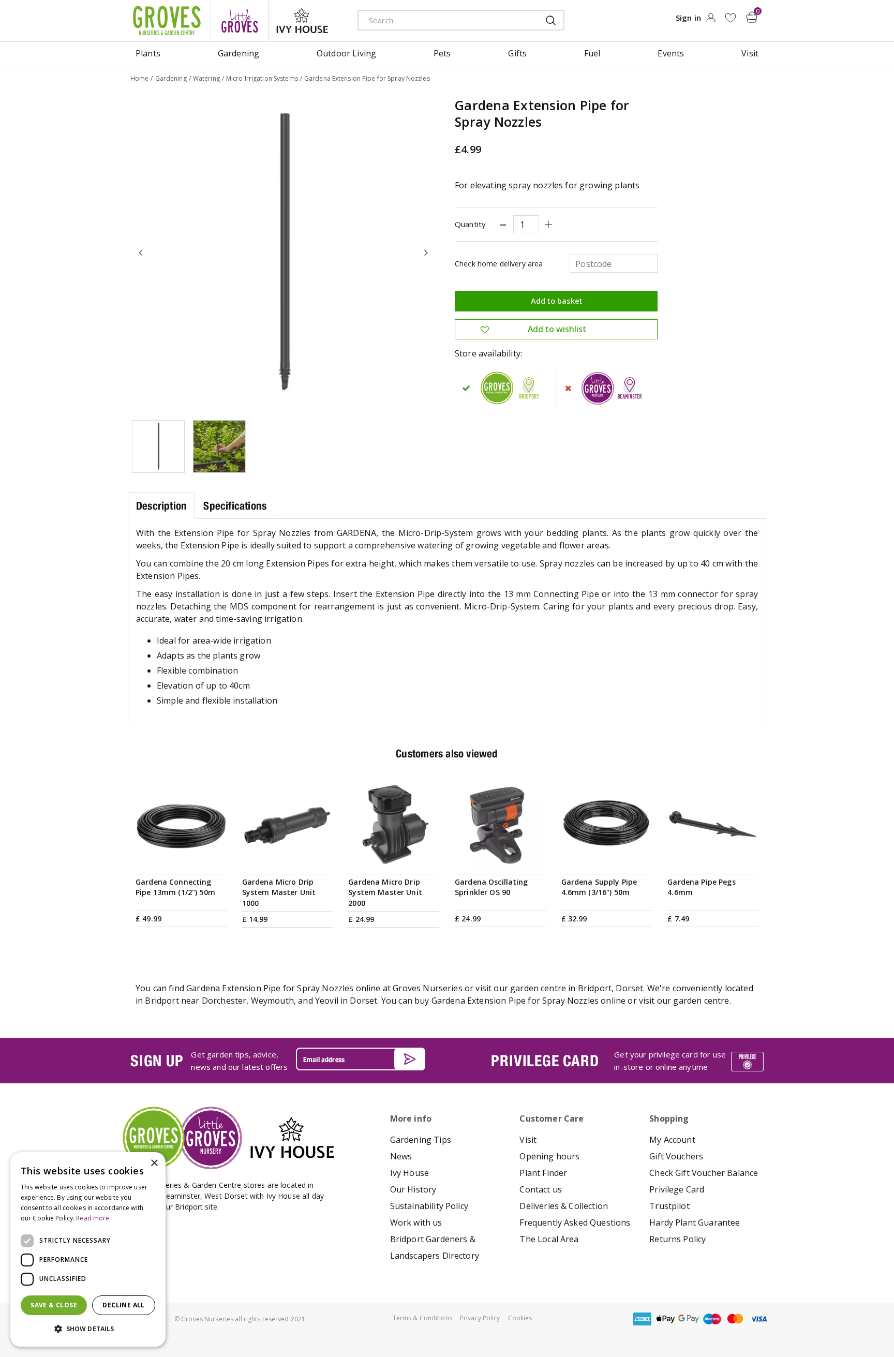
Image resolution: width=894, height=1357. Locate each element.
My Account (672, 1139)
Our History (413, 1189)
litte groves (239, 21)
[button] (88, 1329)
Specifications (234, 505)
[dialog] (88, 1249)
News (401, 1156)
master (735, 1319)
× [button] (154, 1163)
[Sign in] (711, 20)
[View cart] (752, 17)
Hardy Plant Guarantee (694, 1222)
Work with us (416, 1222)
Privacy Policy (480, 1318)
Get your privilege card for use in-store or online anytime (670, 1060)
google (688, 1319)
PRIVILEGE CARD (545, 1060)
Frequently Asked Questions (574, 1222)
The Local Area (548, 1239)
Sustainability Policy (429, 1206)
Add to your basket (181, 858)
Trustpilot (669, 1206)
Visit (528, 1139)
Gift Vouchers (676, 1156)
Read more (92, 1218)
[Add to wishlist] (730, 17)
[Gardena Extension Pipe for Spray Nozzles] (283, 252)
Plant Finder (543, 1173)
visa (758, 1319)
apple (665, 1319)
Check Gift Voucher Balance (703, 1173)
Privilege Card (676, 1189)
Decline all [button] (123, 1305)
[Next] (426, 252)
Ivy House (409, 1173)
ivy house (302, 21)
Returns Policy (677, 1239)
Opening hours (549, 1156)
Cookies (520, 1318)
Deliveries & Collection (563, 1206)
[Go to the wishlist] (730, 17)
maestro (712, 1319)
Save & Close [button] (54, 1305)
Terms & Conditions (422, 1318)
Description (161, 505)
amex (642, 1319)
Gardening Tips (420, 1139)
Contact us (540, 1189)
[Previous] (141, 252)
